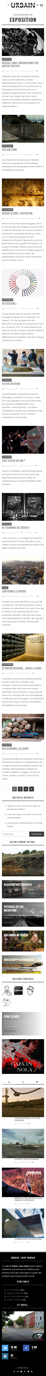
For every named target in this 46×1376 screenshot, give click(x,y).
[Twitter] (28, 1371)
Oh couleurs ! (9, 303)
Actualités (7, 59)
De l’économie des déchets (16, 528)
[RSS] (31, 1371)
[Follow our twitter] (5, 1348)
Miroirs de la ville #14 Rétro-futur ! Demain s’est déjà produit (28, 1199)
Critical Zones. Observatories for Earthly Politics (20, 64)
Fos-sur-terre (9, 149)
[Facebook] (14, 1371)
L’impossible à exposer (14, 591)
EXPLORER (9, 922)
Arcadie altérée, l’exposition (17, 213)
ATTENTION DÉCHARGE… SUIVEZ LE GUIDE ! (22, 668)
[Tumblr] (24, 1371)
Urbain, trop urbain (11, 71)
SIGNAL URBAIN (14, 1299)
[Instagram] (21, 1371)
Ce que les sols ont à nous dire (23, 873)
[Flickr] (17, 1371)
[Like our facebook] (26, 1348)
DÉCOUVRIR (9, 947)
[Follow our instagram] (5, 1356)
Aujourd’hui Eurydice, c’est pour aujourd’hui (27, 1119)
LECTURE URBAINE (15, 1296)
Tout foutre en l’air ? (13, 461)
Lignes (5, 588)
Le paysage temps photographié (27, 1159)
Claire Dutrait (9, 673)
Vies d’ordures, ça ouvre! (15, 748)
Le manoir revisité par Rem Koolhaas (28, 1239)
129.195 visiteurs (11, 384)
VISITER (8, 894)
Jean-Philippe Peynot (11, 308)
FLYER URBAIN (7, 146)
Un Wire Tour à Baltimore (23, 1338)
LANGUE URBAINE (15, 1293)
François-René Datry (11, 596)
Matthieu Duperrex (11, 466)
